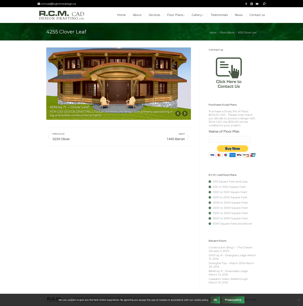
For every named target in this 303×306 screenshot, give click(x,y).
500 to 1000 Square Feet (229, 186)
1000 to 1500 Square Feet (230, 192)
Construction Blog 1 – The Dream (231, 247)
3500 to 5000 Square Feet (230, 218)
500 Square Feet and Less (230, 181)
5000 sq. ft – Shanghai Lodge (228, 255)
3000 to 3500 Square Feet (230, 213)
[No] (298, 300)
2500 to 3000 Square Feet (230, 207)
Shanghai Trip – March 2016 (227, 263)
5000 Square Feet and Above (232, 223)
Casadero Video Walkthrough (228, 279)
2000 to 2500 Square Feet (230, 202)
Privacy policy (233, 299)
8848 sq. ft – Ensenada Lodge (228, 271)
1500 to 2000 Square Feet (230, 197)
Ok (215, 299)
